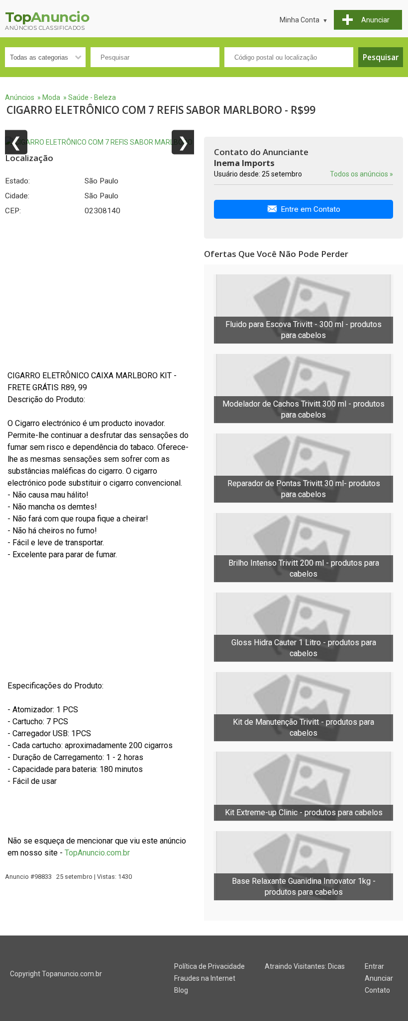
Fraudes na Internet (204, 978)
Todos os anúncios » (361, 174)
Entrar (374, 966)
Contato (377, 990)
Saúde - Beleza (92, 97)
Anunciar (379, 978)
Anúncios (19, 97)
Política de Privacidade (209, 966)
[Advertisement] (99, 292)
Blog (181, 990)
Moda (51, 97)
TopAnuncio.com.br (97, 852)
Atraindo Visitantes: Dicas (305, 966)
